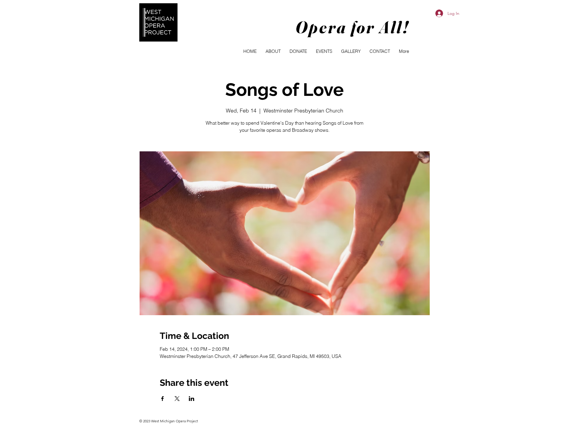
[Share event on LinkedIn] (191, 398)
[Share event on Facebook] (162, 398)
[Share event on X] (177, 398)
